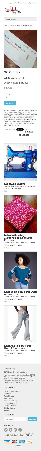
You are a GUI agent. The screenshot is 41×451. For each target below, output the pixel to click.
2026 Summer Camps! (12, 391)
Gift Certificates (9, 408)
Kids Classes (8, 398)
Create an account (21, 3)
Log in (11, 3)
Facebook (10, 430)
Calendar (7, 393)
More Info (7, 410)
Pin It (27, 129)
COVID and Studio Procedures (15, 372)
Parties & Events (10, 405)
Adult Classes (9, 396)
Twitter (6, 430)
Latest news (9, 368)
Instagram (15, 430)
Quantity (7, 94)
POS (27, 435)
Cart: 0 (34, 3)
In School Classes (10, 403)
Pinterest (20, 430)
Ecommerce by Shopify (18, 437)
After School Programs (12, 401)
